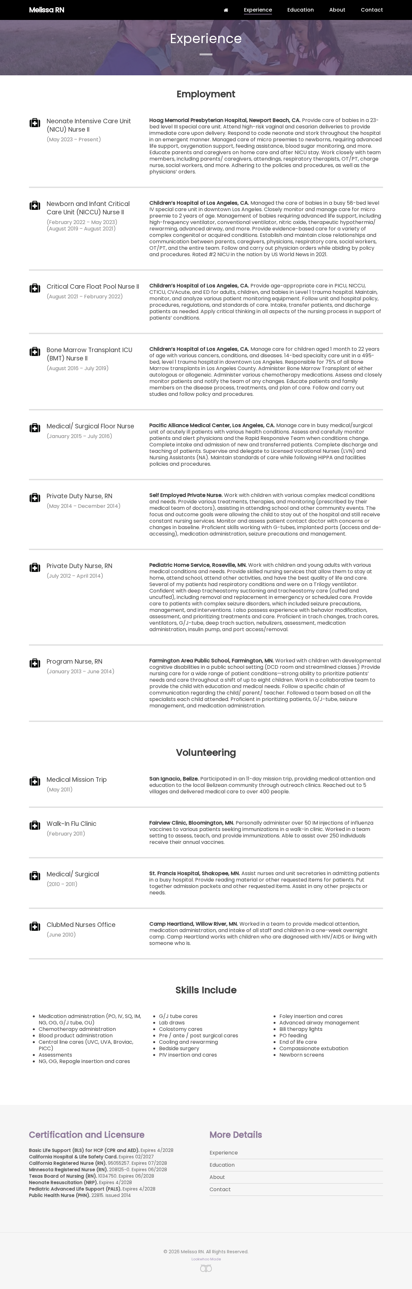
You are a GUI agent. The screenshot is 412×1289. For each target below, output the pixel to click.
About (217, 1177)
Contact (220, 1189)
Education (222, 1165)
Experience (224, 1153)
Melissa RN (46, 10)
